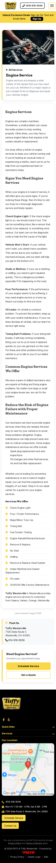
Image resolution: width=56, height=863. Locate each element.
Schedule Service (28, 666)
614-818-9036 (16, 640)
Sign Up (37, 18)
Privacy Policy (14, 843)
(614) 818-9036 (13, 801)
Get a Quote (28, 674)
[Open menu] (52, 5)
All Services (15, 69)
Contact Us (10, 825)
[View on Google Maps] (28, 769)
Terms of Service (34, 843)
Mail (46, 857)
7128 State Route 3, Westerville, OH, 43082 (26, 811)
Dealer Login (34, 857)
